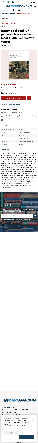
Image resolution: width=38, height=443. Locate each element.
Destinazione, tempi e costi (10, 104)
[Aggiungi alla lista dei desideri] (29, 98)
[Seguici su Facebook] (3, 2)
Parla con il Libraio (10, 93)
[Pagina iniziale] (19, 6)
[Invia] (35, 216)
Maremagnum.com (10, 13)
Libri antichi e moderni (23, 13)
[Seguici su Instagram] (8, 2)
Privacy (31, 220)
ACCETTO (26, 437)
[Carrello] (19, 10)
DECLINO (11, 433)
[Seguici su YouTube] (13, 2)
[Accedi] (13, 10)
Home (2, 13)
